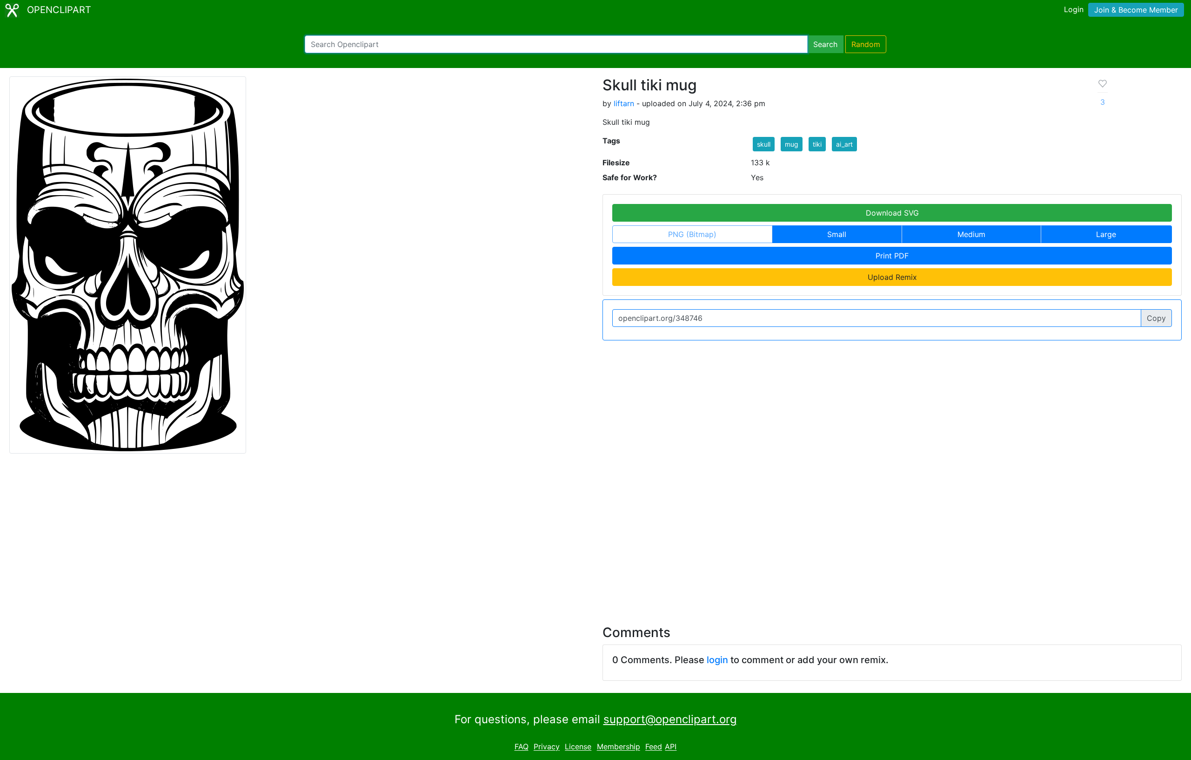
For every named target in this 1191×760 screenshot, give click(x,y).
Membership (618, 747)
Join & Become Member (1136, 9)
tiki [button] (817, 144)
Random (865, 44)
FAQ (522, 747)
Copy (1156, 318)
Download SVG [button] (892, 212)
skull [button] (763, 144)
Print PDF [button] (892, 255)
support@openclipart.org (670, 719)
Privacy (547, 747)
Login (1074, 9)
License (578, 747)
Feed (653, 747)
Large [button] (1106, 234)
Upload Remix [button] (892, 277)
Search (825, 44)
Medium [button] (971, 234)
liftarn (624, 103)
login (717, 659)
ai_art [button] (844, 144)
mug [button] (791, 144)
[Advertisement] (595, 533)
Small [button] (836, 234)
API (670, 747)
